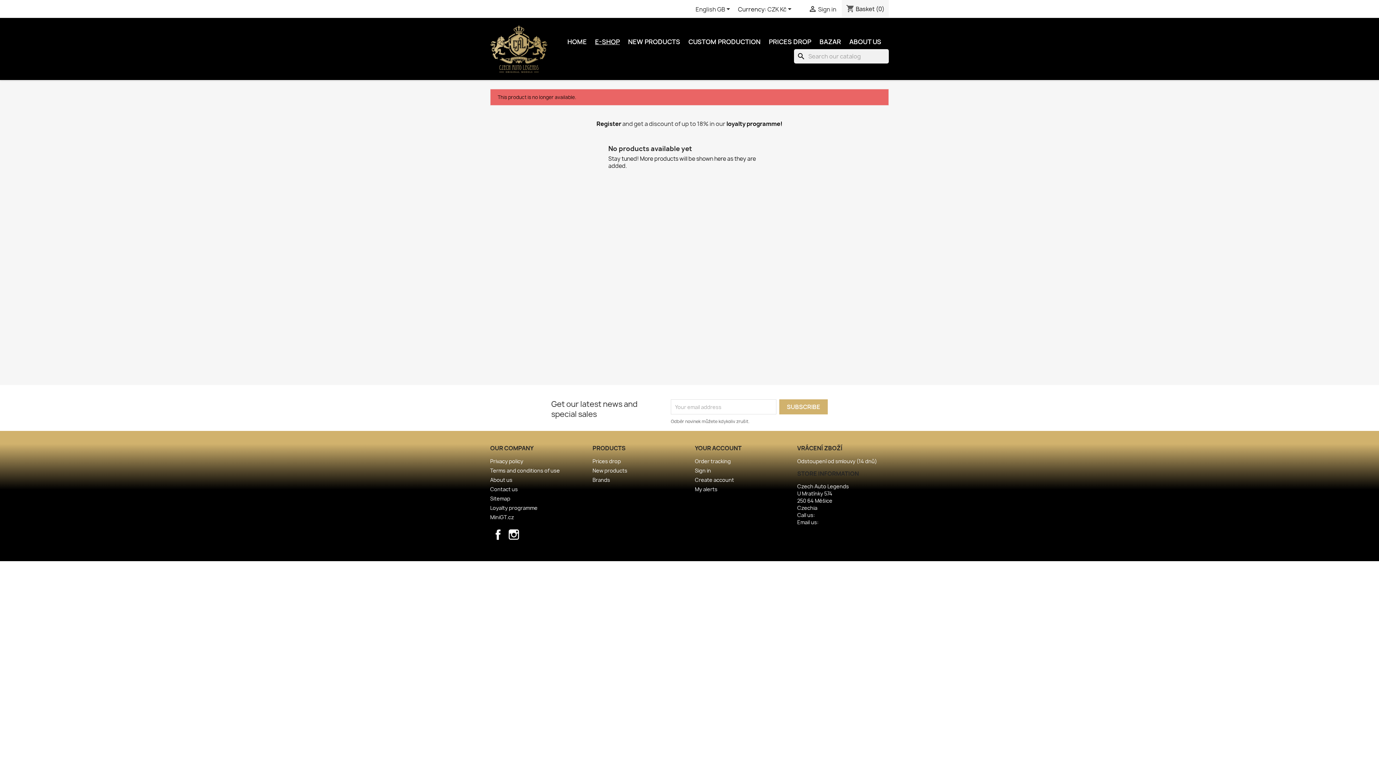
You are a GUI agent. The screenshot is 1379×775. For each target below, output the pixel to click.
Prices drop (790, 41)
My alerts (706, 489)
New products (654, 41)
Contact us (504, 489)
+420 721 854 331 (836, 515)
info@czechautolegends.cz (853, 522)
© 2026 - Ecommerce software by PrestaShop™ (690, 551)
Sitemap (500, 498)
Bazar (830, 41)
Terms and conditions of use (525, 470)
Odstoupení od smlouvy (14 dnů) (837, 461)
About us (865, 41)
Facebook (498, 534)
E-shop (607, 41)
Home (577, 41)
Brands (601, 479)
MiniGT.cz (502, 517)
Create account (714, 479)
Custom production (724, 41)
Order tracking (713, 461)
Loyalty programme (514, 507)
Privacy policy (506, 461)
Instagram (514, 534)
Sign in (703, 470)
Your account (718, 448)
